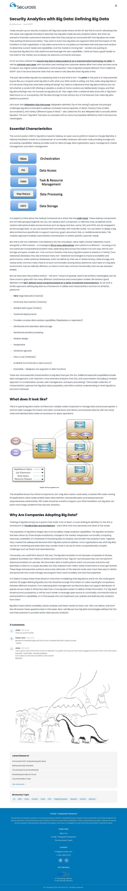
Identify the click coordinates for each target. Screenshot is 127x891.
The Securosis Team (63, 840)
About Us (63, 833)
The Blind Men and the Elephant (39, 525)
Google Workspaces (60, 799)
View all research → (19, 784)
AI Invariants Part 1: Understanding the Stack (29, 761)
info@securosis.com (63, 851)
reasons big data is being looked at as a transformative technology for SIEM (74, 61)
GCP (49, 799)
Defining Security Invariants (22, 766)
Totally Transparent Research (63, 837)
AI (14, 799)
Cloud (43, 799)
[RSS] (66, 860)
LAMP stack (82, 218)
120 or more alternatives (62, 245)
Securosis (92, 799)
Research (74, 799)
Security (83, 799)
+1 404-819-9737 (63, 855)
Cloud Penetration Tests (21, 779)
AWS (19, 799)
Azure (27, 799)
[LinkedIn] (60, 860)
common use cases (26, 64)
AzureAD (34, 799)
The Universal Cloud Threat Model (25, 770)
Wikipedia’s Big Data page (37, 104)
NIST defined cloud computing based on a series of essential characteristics (61, 282)
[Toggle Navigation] (116, 5)
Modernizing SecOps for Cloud (24, 774)
